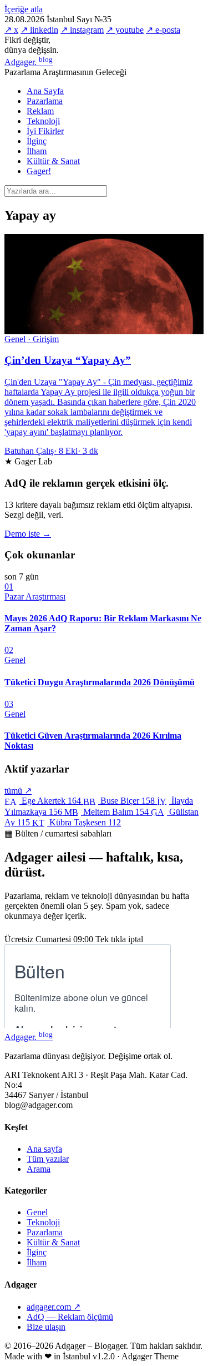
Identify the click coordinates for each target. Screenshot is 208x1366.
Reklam (40, 111)
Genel (37, 1212)
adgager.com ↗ (53, 1306)
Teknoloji (43, 121)
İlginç (37, 141)
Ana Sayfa (45, 91)
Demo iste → (27, 533)
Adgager (28, 62)
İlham (37, 151)
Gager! (39, 171)
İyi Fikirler (45, 131)
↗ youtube (125, 29)
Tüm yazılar (48, 1159)
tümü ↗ (18, 790)
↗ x (11, 29)
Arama (38, 1169)
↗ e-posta (163, 29)
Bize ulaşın (46, 1327)
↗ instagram (82, 29)
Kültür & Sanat (53, 161)
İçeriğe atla (23, 9)
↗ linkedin (39, 29)
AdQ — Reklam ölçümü (70, 1317)
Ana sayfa (44, 1149)
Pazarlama (45, 101)
